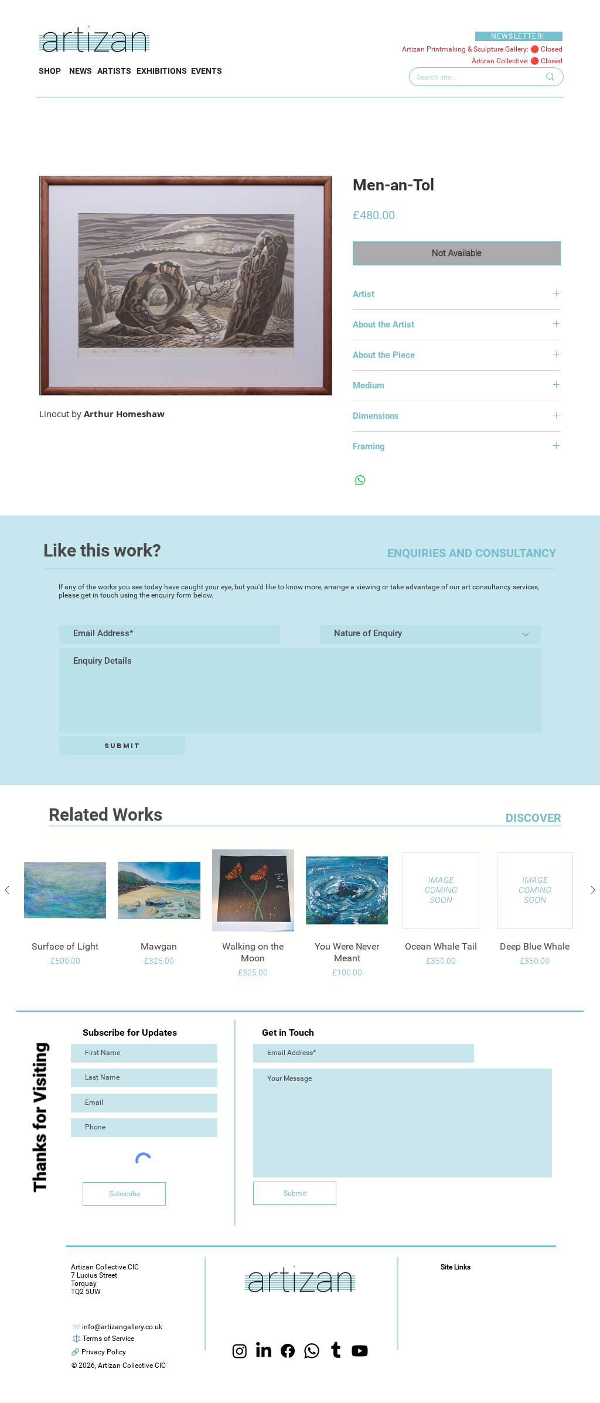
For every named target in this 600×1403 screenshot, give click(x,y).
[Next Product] (593, 890)
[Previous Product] (7, 890)
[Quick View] (65, 890)
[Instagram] (239, 1352)
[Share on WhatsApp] (360, 480)
